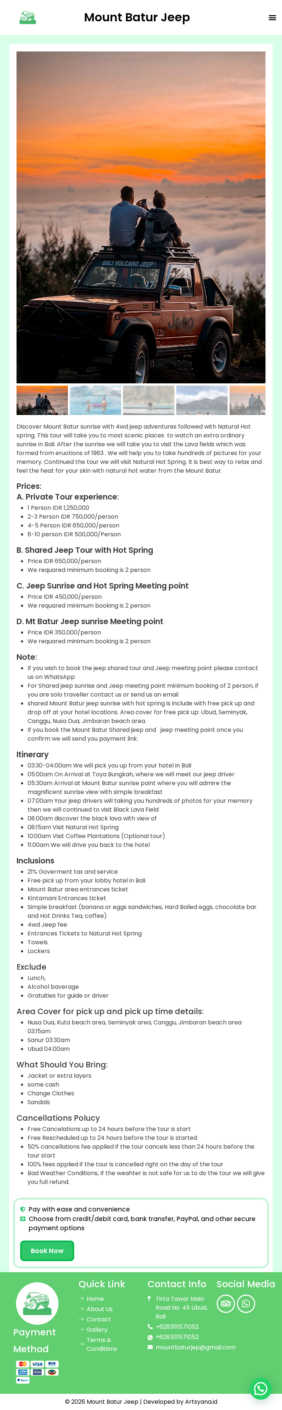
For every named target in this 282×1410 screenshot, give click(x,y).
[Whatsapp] (246, 1304)
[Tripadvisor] (226, 1304)
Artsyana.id (201, 1402)
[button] (272, 17)
